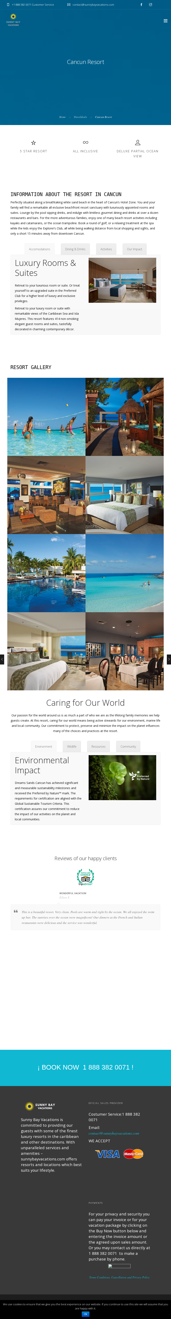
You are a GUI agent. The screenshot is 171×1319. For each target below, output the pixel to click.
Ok (85, 1314)
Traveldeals (80, 117)
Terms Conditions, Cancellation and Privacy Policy (119, 1277)
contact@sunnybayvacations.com (114, 1133)
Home (62, 117)
